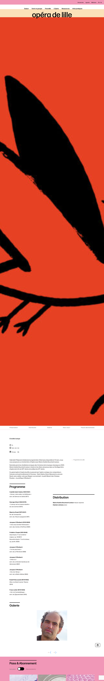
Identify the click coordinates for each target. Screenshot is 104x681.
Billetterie (93, 2)
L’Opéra (56, 8)
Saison (26, 8)
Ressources (66, 8)
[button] (49, 652)
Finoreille (48, 8)
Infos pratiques (77, 8)
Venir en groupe (37, 8)
